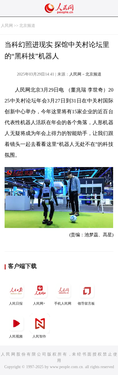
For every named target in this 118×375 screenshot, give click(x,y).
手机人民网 (62, 303)
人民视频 (16, 336)
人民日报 (16, 303)
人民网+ (39, 303)
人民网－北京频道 (85, 74)
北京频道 (27, 25)
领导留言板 (86, 303)
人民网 (7, 25)
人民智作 (39, 336)
